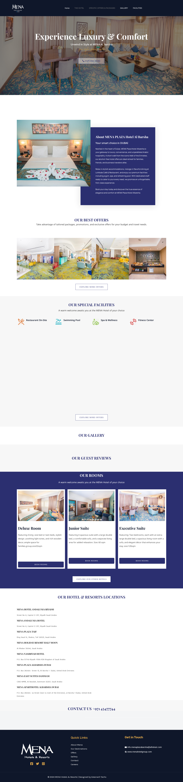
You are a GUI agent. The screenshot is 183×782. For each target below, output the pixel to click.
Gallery (74, 756)
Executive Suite (132, 528)
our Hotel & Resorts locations (91, 597)
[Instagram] (43, 763)
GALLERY (124, 8)
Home (67, 8)
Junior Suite (79, 528)
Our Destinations (79, 748)
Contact (74, 760)
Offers (73, 752)
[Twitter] (37, 763)
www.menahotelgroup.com (139, 752)
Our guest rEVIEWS (91, 458)
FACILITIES (137, 8)
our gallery (91, 435)
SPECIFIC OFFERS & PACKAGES (102, 8)
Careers (74, 764)
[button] (91, 440)
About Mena (77, 745)
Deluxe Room (29, 528)
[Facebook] (31, 763)
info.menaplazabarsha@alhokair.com (144, 747)
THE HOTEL (79, 8)
